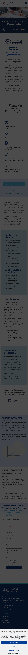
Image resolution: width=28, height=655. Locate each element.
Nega (14, 646)
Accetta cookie (14, 642)
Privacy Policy (17, 653)
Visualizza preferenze (14, 650)
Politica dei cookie (10, 653)
